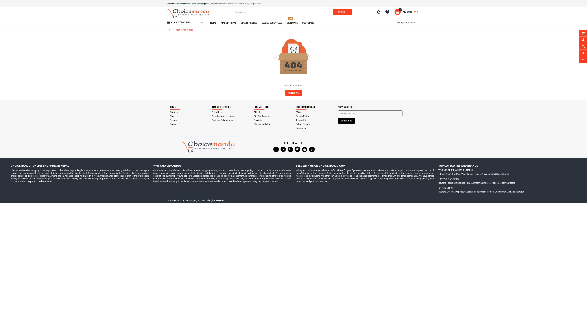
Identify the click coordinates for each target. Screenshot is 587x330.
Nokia (484, 174)
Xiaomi (469, 174)
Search (342, 12)
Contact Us (301, 128)
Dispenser (460, 192)
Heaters (442, 192)
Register (411, 22)
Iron (489, 192)
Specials (258, 120)
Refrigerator (518, 192)
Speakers (460, 183)
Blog (172, 116)
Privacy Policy (302, 116)
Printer (469, 183)
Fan (474, 192)
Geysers (450, 192)
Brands (173, 120)
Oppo (448, 174)
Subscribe (346, 120)
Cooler (468, 192)
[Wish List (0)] (388, 12)
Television (481, 192)
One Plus (456, 174)
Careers (173, 124)
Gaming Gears (508, 183)
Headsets (495, 183)
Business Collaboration (223, 120)
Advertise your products (223, 116)
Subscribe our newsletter (220, 4)
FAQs (298, 112)
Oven (509, 192)
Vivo (463, 174)
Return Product (303, 124)
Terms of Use (302, 120)
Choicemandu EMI (262, 124)
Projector (451, 183)
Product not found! (184, 30)
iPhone (441, 174)
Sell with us (217, 112)
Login (402, 22)
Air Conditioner (499, 192)
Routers (442, 183)
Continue (293, 93)
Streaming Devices (482, 183)
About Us (174, 112)
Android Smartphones (498, 174)
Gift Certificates (261, 116)
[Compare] (378, 12)
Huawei (477, 174)
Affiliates (258, 112)
